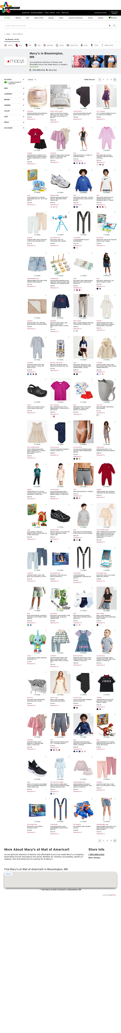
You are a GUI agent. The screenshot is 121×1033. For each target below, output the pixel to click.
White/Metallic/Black (54, 541)
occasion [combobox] (8, 128)
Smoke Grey (56, 750)
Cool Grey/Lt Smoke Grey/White (77, 163)
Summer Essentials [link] (76, 18)
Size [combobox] (6, 117)
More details (94, 858)
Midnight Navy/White (77, 374)
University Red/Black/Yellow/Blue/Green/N (79, 290)
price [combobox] (6, 122)
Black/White (74, 207)
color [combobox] (7, 111)
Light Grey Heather (54, 793)
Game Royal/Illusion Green (77, 207)
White (56, 207)
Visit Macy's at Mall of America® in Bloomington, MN (61, 889)
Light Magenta (79, 163)
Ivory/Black (74, 331)
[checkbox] (9, 45)
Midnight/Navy (79, 540)
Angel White (51, 416)
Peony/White (79, 498)
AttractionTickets (114, 12)
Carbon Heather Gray (77, 498)
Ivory (100, 374)
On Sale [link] (7, 18)
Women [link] (18, 18)
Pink (54, 207)
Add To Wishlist (45, 86)
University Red (103, 207)
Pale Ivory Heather (82, 751)
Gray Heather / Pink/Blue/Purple (74, 290)
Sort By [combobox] (30, 79)
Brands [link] (100, 18)
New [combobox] (6, 88)
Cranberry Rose (54, 416)
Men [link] (27, 18)
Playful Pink (103, 164)
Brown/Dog (36, 374)
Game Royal (100, 207)
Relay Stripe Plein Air (79, 459)
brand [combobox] (7, 100)
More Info (53, 70)
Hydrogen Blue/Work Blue (30, 625)
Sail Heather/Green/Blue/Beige (77, 290)
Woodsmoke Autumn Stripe (77, 331)
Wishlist (114, 18)
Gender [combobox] (7, 105)
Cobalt (74, 625)
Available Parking (100, 12)
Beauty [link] (51, 18)
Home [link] (61, 18)
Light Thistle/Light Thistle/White (82, 163)
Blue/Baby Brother (28, 374)
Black (74, 163)
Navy (100, 164)
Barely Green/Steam (28, 625)
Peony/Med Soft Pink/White (85, 163)
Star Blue (100, 288)
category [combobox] (8, 94)
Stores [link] (90, 18)
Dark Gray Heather (77, 540)
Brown (77, 708)
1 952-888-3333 (38, 70)
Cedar (77, 459)
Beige (97, 164)
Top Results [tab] (12, 39)
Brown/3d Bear (33, 374)
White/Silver (56, 541)
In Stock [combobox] (8, 79)
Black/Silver (97, 625)
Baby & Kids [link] (38, 18)
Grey (77, 248)
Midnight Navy (79, 751)
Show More (34, 67)
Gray (51, 207)
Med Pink (79, 625)
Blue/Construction (30, 374)
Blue (97, 374)
